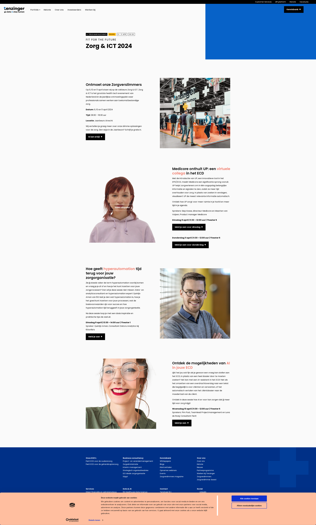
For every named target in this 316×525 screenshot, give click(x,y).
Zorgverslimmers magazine (171, 476)
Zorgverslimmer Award (206, 479)
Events (163, 473)
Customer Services (263, 2)
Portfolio (34, 9)
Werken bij (90, 9)
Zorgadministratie (130, 464)
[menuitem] (265, 1)
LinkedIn (203, 492)
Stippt (125, 476)
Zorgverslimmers (204, 476)
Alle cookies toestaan (249, 499)
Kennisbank (292, 9)
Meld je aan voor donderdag (189, 244)
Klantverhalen (166, 467)
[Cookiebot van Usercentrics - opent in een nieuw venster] (72, 520)
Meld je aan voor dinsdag (187, 227)
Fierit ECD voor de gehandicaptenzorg (102, 464)
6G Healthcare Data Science (135, 492)
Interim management (132, 467)
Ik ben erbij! (94, 136)
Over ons (59, 9)
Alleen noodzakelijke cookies (249, 505)
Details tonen (94, 520)
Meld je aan (94, 336)
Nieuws (200, 467)
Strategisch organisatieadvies (135, 470)
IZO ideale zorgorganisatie (134, 473)
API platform (280, 2)
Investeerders (74, 9)
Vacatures (304, 2)
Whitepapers (165, 461)
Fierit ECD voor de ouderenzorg (99, 461)
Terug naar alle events (98, 34)
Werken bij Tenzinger (206, 473)
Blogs (162, 464)
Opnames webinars (168, 470)
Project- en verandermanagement (138, 461)
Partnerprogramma (205, 470)
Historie (293, 2)
